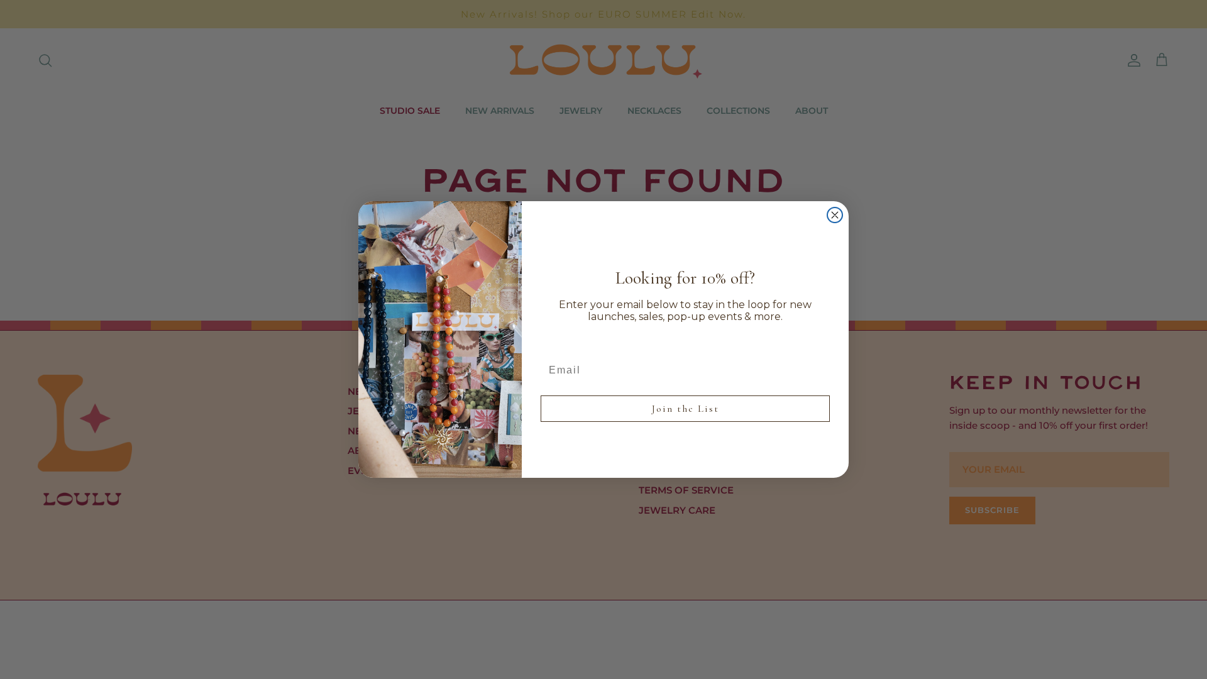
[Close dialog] (834, 215)
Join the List (685, 408)
